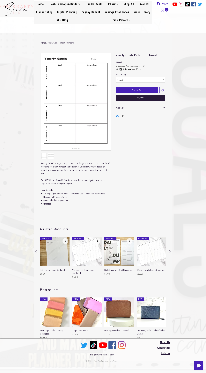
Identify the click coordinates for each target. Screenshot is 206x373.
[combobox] (140, 80)
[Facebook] (193, 4)
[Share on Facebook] (117, 116)
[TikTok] (187, 4)
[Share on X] (122, 116)
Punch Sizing (121, 74)
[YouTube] (175, 4)
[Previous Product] (36, 251)
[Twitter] (200, 4)
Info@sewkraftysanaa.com (102, 354)
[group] (103, 258)
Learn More (136, 69)
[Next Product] (170, 251)
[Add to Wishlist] (162, 90)
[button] (164, 10)
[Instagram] (181, 4)
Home (43, 42)
